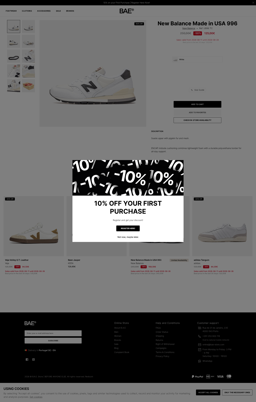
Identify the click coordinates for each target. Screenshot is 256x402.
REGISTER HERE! (128, 228)
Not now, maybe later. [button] (128, 237)
